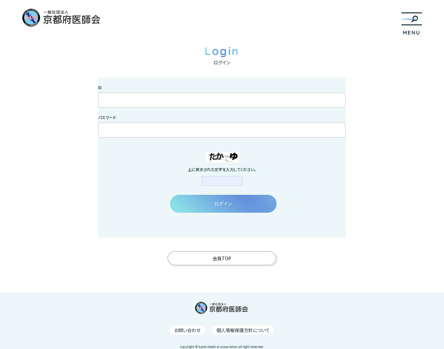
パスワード (107, 117)
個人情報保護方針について (243, 330)
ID (100, 87)
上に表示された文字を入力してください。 (222, 169)
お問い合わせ (187, 330)
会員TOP (222, 258)
